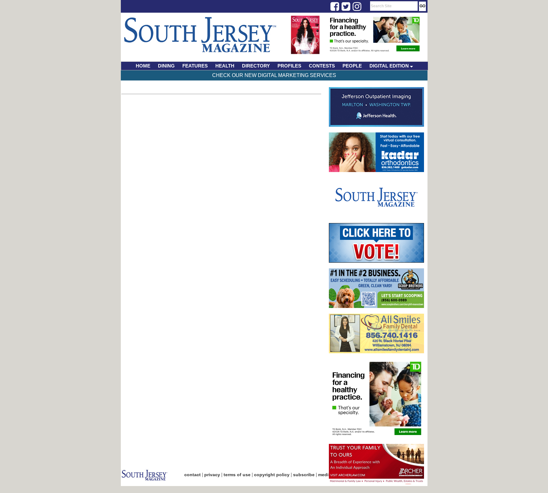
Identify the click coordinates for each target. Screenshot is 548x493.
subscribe (304, 474)
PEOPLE (352, 65)
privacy (212, 474)
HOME (143, 65)
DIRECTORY (256, 65)
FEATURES (195, 65)
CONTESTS (322, 65)
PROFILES (289, 65)
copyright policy (272, 474)
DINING (166, 65)
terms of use (237, 474)
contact (192, 474)
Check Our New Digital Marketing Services (274, 75)
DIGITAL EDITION (389, 65)
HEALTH (224, 65)
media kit (328, 474)
